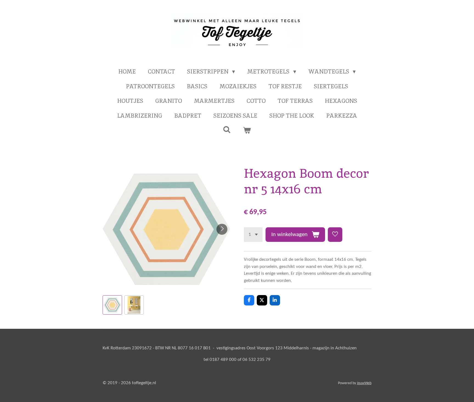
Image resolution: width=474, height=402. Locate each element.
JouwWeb (364, 383)
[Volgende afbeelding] (221, 229)
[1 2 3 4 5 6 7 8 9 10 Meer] (253, 234)
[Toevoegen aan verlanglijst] (335, 234)
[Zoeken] (227, 129)
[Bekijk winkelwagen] (247, 130)
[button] (112, 305)
